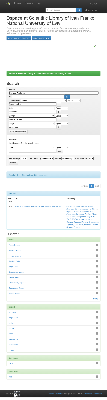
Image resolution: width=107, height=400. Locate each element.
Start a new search (18, 131)
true (10, 376)
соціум (11, 349)
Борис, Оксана (15, 250)
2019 (11, 363)
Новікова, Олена (73, 208)
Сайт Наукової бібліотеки (18, 38)
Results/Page (14, 158)
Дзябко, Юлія (90, 214)
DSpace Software (55, 393)
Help (38, 3)
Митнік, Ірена (87, 206)
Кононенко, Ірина (87, 211)
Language (93, 3)
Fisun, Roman (72, 216)
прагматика (13, 339)
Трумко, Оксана (81, 221)
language (12, 312)
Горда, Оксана (72, 211)
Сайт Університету (41, 38)
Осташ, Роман (73, 227)
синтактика (13, 344)
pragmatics (13, 317)
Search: (12, 89)
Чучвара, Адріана (86, 216)
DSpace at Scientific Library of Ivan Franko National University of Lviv (39, 73)
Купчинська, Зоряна (17, 282)
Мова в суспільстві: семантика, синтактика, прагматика (38, 206)
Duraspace (87, 393)
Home (18, 3)
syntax (11, 328)
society (11, 323)
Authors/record (81, 158)
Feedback (98, 393)
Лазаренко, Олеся (89, 208)
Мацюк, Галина (73, 206)
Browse (28, 3)
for (10, 96)
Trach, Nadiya (72, 219)
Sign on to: (92, 10)
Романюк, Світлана (75, 214)
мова (11, 333)
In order (57, 158)
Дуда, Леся (78, 224)
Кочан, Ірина (84, 219)
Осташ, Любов (91, 224)
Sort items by (35, 158)
